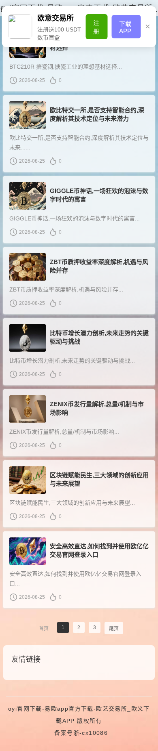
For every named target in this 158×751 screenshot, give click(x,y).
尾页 (114, 628)
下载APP (125, 27)
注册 (96, 27)
